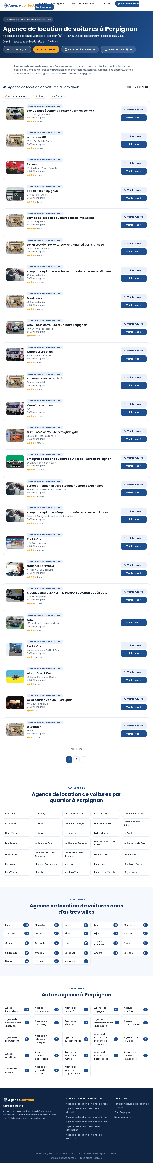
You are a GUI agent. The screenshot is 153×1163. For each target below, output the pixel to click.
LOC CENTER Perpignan (42, 191)
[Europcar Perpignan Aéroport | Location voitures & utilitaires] (15, 515)
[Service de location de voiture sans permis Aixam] (15, 220)
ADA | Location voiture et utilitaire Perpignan (57, 325)
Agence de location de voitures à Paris (87, 1103)
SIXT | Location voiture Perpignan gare (53, 432)
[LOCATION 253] (15, 140)
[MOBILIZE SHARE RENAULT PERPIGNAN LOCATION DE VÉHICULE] (15, 595)
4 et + (42, 96)
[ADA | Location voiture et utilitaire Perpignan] (15, 327)
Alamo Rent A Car (39, 673)
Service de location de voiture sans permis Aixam (60, 218)
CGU (55, 1153)
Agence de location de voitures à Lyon (87, 1121)
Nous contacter (122, 1116)
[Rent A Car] (15, 542)
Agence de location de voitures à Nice (86, 1116)
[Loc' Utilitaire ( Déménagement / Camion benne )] (15, 113)
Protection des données (86, 1153)
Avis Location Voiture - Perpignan (50, 700)
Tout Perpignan (18, 49)
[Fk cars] (15, 167)
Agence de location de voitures (29, 41)
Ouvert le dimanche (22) (81, 49)
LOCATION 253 (36, 137)
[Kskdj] (15, 622)
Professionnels (87, 3)
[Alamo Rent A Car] (15, 676)
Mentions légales (44, 1153)
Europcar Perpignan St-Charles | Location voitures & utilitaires (69, 271)
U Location (34, 727)
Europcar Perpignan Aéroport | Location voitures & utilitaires (67, 512)
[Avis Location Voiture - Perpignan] (15, 702)
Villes (72, 3)
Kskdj (30, 619)
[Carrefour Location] (15, 354)
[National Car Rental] (15, 569)
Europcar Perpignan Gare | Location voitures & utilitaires (65, 485)
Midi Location (36, 298)
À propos (104, 1153)
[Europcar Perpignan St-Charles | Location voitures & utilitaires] (15, 274)
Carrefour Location (40, 352)
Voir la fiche (132, 117)
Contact (106, 3)
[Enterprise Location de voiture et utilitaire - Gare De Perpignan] (15, 461)
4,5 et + (58, 96)
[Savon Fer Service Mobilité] (15, 381)
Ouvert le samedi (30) (120, 49)
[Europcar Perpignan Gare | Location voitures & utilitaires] (15, 488)
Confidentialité (66, 1153)
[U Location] (15, 729)
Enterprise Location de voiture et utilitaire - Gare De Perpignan (69, 459)
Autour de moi (47, 49)
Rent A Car (34, 539)
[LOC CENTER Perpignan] (15, 194)
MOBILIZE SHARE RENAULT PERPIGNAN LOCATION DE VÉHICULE (67, 593)
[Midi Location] (15, 301)
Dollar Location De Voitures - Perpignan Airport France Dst (66, 244)
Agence (21, 5)
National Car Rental (40, 566)
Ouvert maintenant (18, 96)
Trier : (129, 86)
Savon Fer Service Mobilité (44, 378)
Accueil (43, 3)
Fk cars (32, 164)
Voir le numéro (135, 109)
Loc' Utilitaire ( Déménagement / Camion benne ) (60, 110)
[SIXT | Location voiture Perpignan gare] (15, 435)
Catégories (57, 3)
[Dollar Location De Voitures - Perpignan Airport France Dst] (15, 247)
